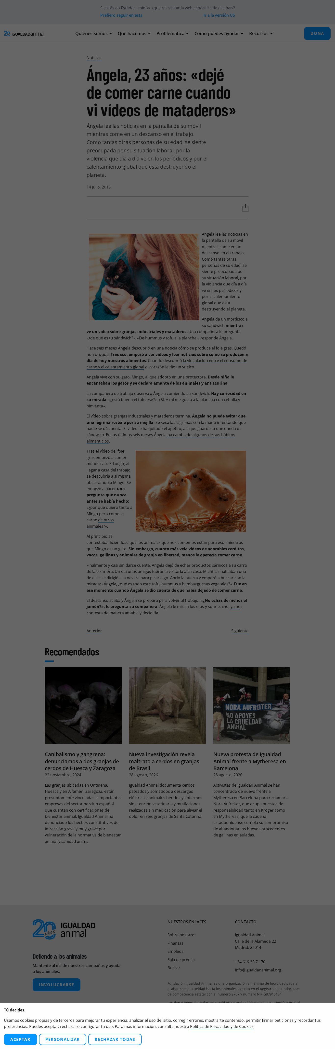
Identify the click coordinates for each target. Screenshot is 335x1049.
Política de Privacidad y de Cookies (222, 1026)
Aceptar (20, 1039)
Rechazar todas (115, 1039)
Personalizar (62, 1039)
